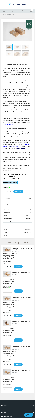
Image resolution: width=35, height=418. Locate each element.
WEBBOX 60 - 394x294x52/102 (21, 272)
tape (28, 112)
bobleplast (6, 146)
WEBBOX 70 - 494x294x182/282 (22, 248)
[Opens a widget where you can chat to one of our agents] (28, 415)
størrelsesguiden (8, 124)
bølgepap (15, 146)
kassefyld (27, 144)
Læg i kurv (18, 191)
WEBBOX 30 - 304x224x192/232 (22, 321)
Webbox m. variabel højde (8, 14)
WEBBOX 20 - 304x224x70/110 (21, 346)
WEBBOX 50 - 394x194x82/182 (21, 297)
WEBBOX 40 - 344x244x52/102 (21, 370)
